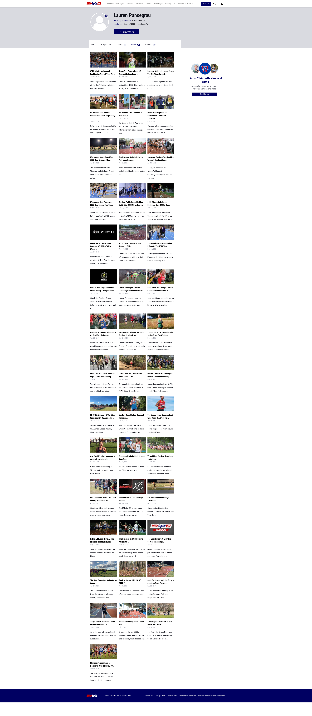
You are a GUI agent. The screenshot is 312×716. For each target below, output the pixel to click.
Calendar (129, 4)
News (135, 44)
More (189, 4)
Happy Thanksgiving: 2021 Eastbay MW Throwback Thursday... (157, 115)
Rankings (119, 4)
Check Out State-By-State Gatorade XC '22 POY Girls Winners (100, 246)
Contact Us (149, 696)
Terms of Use (172, 696)
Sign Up (206, 4)
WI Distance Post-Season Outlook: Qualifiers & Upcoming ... (102, 115)
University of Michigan (122, 21)
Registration (179, 4)
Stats (93, 44)
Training (168, 4)
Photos (150, 44)
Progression (106, 44)
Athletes (139, 4)
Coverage (158, 4)
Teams (148, 4)
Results (110, 4)
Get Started (204, 94)
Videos (120, 44)
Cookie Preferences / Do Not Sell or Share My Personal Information (202, 696)
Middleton (118, 24)
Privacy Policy (160, 696)
